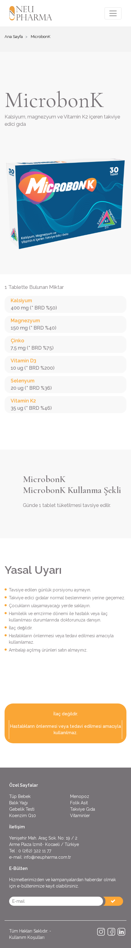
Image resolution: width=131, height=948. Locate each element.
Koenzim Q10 (22, 815)
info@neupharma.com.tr (47, 857)
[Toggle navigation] (113, 13)
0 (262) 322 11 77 (34, 850)
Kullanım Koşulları (26, 937)
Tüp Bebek (19, 796)
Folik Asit (79, 802)
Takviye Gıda (82, 809)
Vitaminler (80, 815)
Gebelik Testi (21, 809)
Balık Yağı (18, 802)
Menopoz (79, 796)
